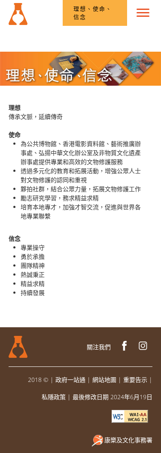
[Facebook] (124, 346)
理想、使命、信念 (92, 13)
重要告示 (135, 379)
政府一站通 (70, 379)
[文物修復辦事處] (18, 11)
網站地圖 (104, 379)
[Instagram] (143, 346)
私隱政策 (54, 397)
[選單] (143, 12)
